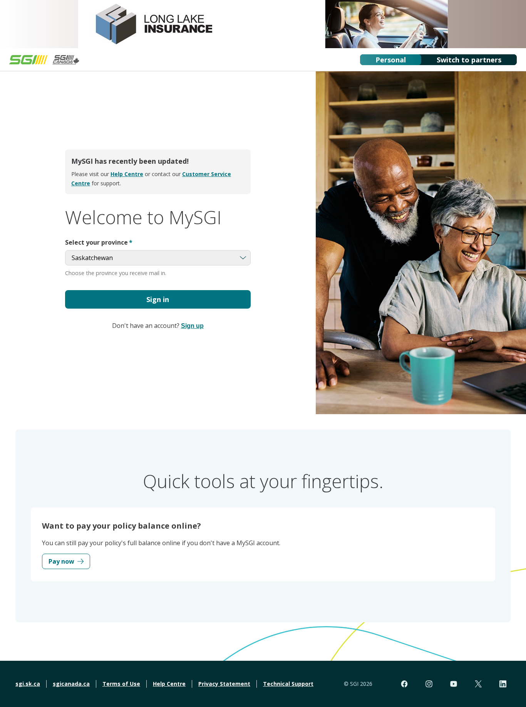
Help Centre (127, 174)
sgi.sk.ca (27, 683)
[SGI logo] (44, 59)
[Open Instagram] (429, 684)
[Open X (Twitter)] (478, 684)
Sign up (192, 325)
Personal (390, 59)
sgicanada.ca (71, 683)
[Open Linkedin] (503, 684)
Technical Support (288, 683)
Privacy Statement (224, 683)
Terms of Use (121, 683)
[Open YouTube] (453, 684)
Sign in (157, 299)
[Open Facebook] (404, 684)
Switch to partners (469, 59)
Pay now (61, 561)
